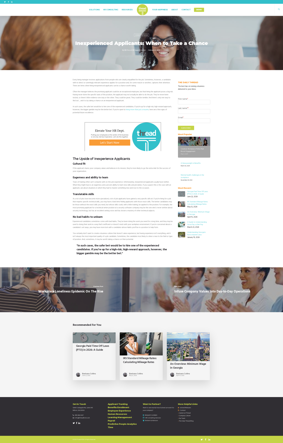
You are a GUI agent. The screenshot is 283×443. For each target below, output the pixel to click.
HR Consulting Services (153, 418)
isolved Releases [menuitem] (185, 407)
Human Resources (141, 35)
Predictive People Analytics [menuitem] (122, 424)
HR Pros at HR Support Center (135, 50)
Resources (127, 10)
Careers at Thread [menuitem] (185, 413)
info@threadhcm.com (82, 418)
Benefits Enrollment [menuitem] (118, 407)
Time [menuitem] (110, 427)
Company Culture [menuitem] (184, 415)
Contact (186, 10)
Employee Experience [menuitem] (119, 411)
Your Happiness (160, 10)
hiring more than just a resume (137, 109)
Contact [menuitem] (183, 410)
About (174, 10)
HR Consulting (110, 10)
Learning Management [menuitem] (120, 417)
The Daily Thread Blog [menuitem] (186, 421)
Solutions (94, 10)
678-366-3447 (79, 415)
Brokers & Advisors (151, 420)
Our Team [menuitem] (182, 418)
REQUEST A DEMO (151, 415)
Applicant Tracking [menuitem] (118, 404)
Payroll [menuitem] (111, 421)
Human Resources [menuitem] (117, 414)
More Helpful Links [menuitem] (188, 404)
